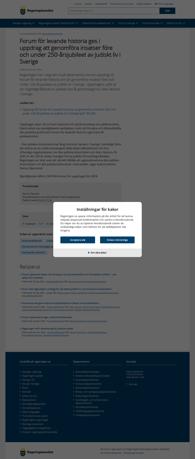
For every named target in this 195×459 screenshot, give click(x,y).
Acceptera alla (77, 239)
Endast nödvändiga (117, 239)
